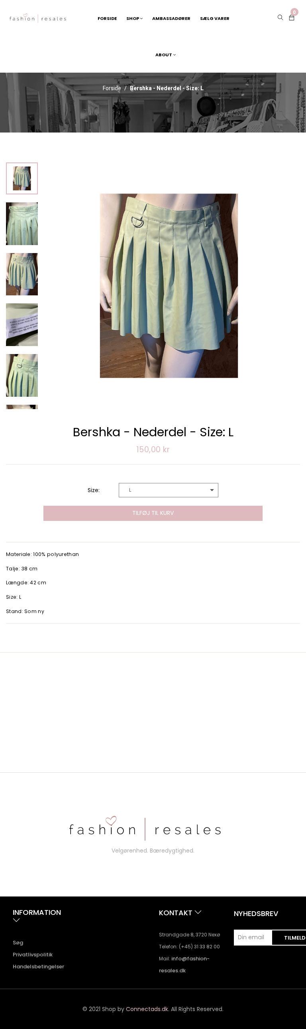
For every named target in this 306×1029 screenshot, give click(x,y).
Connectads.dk (147, 1009)
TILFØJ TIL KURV (153, 513)
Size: (94, 490)
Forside (112, 89)
